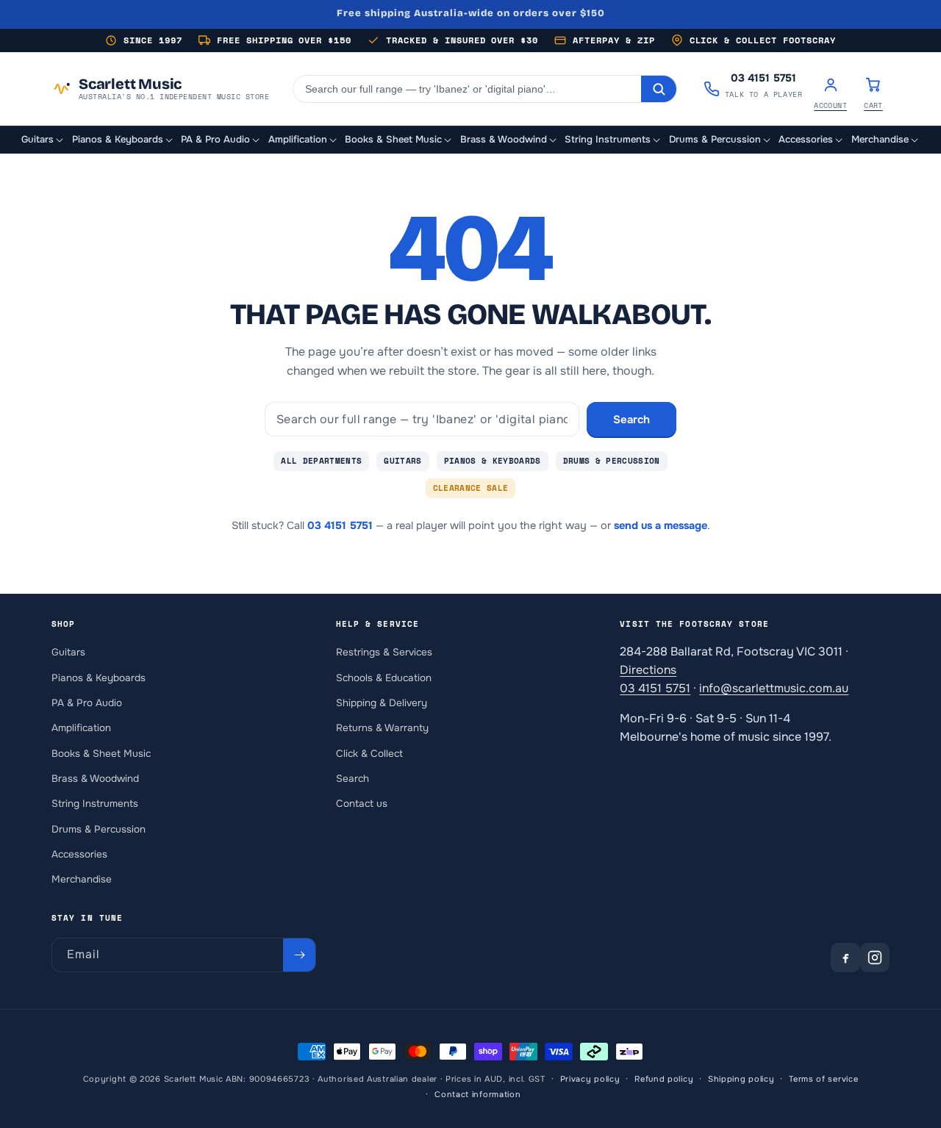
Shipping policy (741, 1079)
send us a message (660, 525)
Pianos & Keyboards (492, 461)
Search (631, 419)
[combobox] (467, 89)
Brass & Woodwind (95, 778)
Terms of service (823, 1079)
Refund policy (663, 1079)
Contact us (361, 803)
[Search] (658, 89)
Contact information (477, 1093)
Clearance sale (471, 488)
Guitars (402, 461)
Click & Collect (369, 753)
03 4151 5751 (340, 525)
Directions (648, 670)
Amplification (81, 728)
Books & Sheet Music (101, 753)
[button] (43, 140)
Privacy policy (590, 1079)
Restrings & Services (384, 652)
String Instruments (94, 803)
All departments (321, 461)
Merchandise (81, 879)
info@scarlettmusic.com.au (773, 688)
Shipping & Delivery (381, 703)
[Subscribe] (299, 954)
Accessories (79, 854)
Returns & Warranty (382, 728)
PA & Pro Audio (86, 703)
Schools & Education (384, 678)
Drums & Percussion (611, 461)
